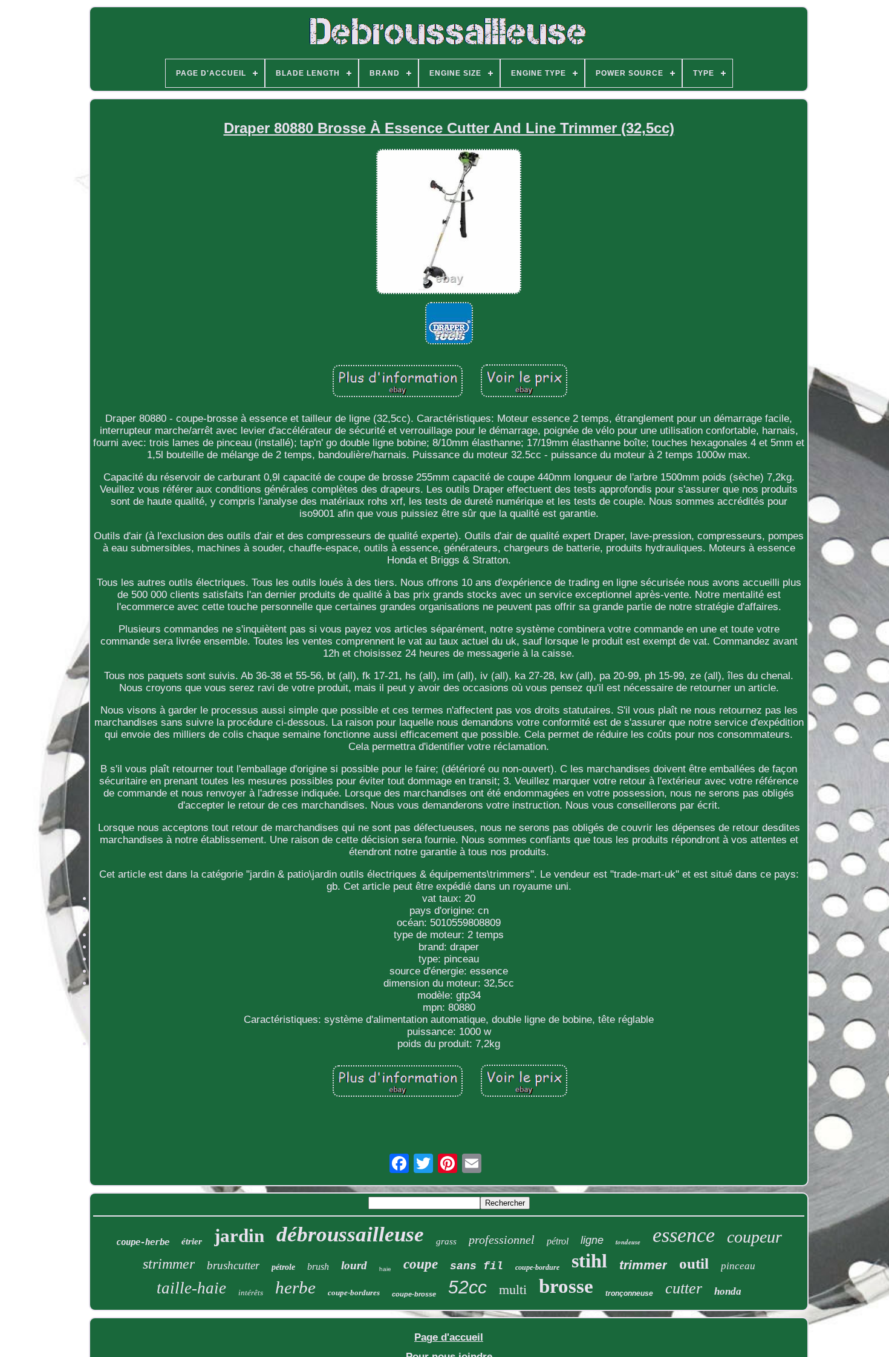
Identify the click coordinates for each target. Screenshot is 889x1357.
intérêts (250, 1292)
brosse (566, 1286)
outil (694, 1263)
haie (385, 1269)
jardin (239, 1235)
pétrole (283, 1267)
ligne (592, 1240)
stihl (589, 1261)
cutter (683, 1288)
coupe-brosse (414, 1294)
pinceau (738, 1266)
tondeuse (628, 1242)
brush (318, 1266)
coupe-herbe (142, 1242)
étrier (191, 1241)
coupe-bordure (537, 1267)
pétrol (557, 1241)
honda (727, 1291)
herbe (295, 1287)
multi (513, 1289)
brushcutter (233, 1265)
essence (684, 1235)
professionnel (502, 1239)
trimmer (643, 1265)
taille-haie (191, 1288)
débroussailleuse (350, 1234)
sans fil (476, 1266)
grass (446, 1241)
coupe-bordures (354, 1292)
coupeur (754, 1236)
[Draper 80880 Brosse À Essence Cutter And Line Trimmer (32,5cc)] (449, 223)
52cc (467, 1287)
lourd (354, 1265)
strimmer (169, 1264)
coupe (420, 1264)
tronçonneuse (629, 1293)
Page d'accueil (448, 1337)
